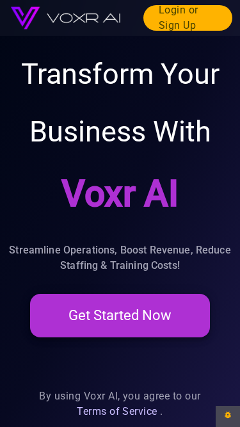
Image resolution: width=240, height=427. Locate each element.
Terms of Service (117, 411)
